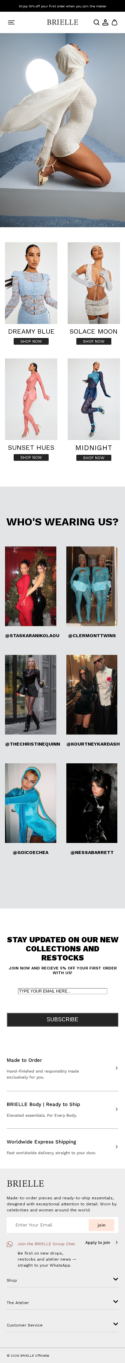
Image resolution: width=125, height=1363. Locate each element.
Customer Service (25, 1325)
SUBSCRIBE (62, 1019)
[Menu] (11, 22)
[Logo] (62, 22)
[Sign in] (105, 22)
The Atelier (18, 1302)
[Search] (97, 22)
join (102, 1225)
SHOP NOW (31, 341)
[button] (114, 22)
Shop (12, 1280)
